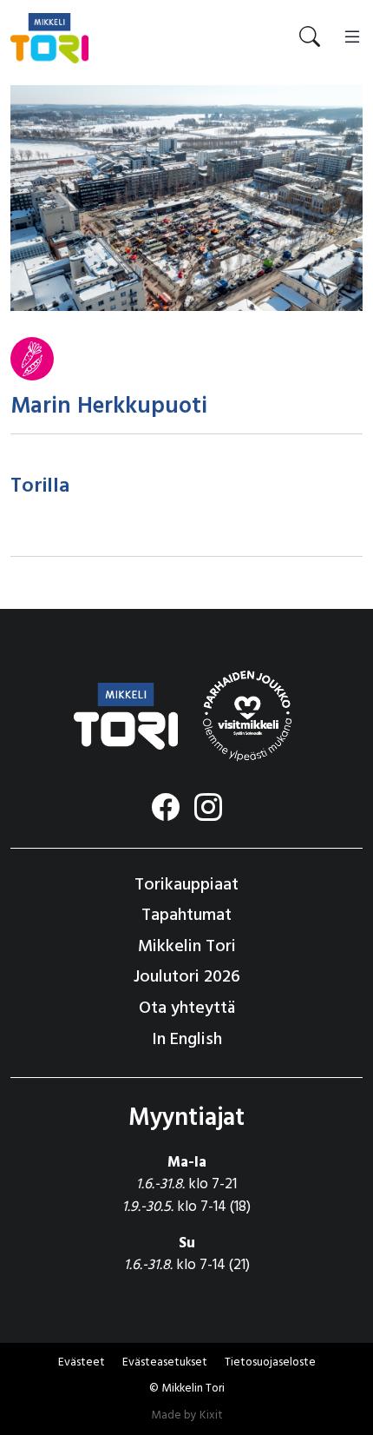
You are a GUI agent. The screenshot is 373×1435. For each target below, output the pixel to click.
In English (187, 1040)
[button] (164, 1363)
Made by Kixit (187, 1415)
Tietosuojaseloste (270, 1362)
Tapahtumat (186, 915)
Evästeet (81, 1362)
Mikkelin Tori (187, 947)
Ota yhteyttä (187, 1008)
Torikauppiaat (186, 885)
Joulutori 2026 (187, 977)
